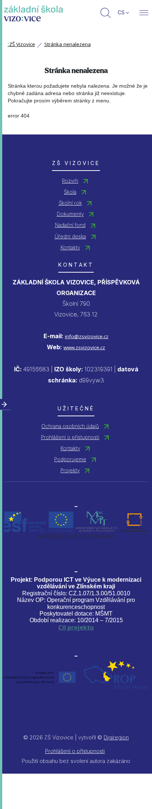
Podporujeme (70, 459)
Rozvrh (70, 181)
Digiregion (116, 737)
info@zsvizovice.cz (86, 336)
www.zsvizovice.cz (84, 347)
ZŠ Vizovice (21, 44)
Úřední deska (70, 236)
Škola (70, 192)
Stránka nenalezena (67, 44)
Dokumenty (70, 214)
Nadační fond (70, 225)
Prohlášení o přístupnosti (70, 437)
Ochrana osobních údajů (70, 426)
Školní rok (70, 203)
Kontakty (70, 248)
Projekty (70, 470)
